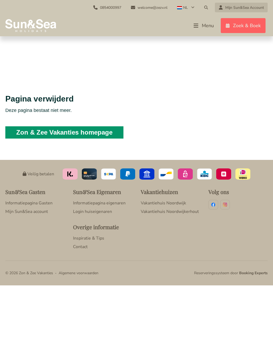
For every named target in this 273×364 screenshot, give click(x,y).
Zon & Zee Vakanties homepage (64, 132)
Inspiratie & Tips (88, 238)
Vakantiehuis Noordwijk (163, 203)
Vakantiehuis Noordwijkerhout (170, 212)
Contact (80, 247)
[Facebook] (213, 204)
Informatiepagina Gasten (29, 203)
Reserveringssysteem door (231, 273)
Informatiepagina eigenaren (99, 203)
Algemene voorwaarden (78, 273)
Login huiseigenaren (92, 212)
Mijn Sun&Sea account (26, 212)
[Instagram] (225, 204)
